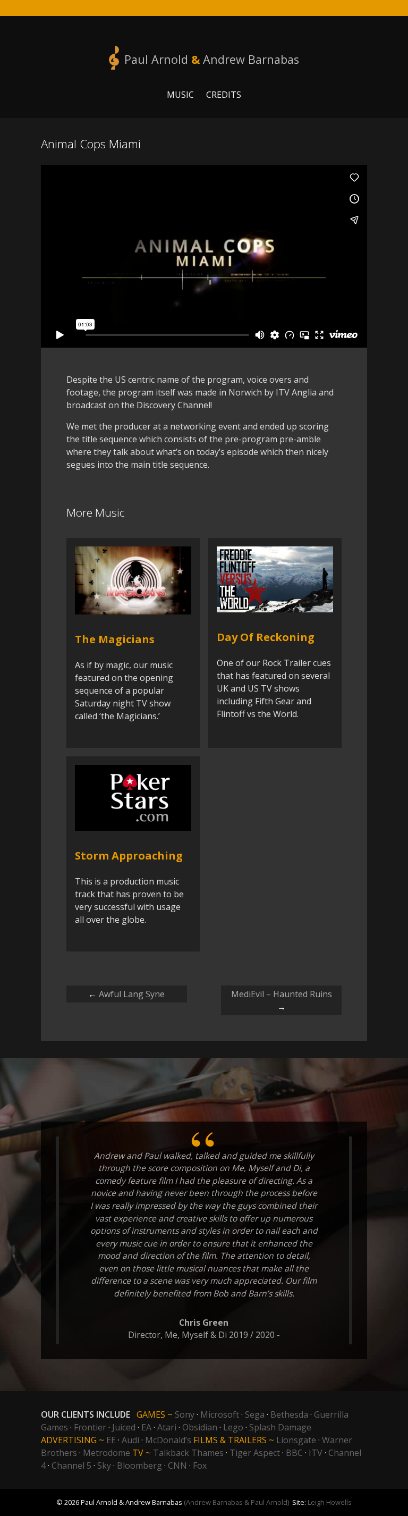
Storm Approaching (129, 855)
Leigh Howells (330, 1502)
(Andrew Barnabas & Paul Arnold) (236, 1502)
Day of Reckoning (265, 637)
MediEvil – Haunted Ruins (281, 1000)
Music (180, 94)
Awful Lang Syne (126, 994)
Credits (223, 94)
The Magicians (115, 639)
